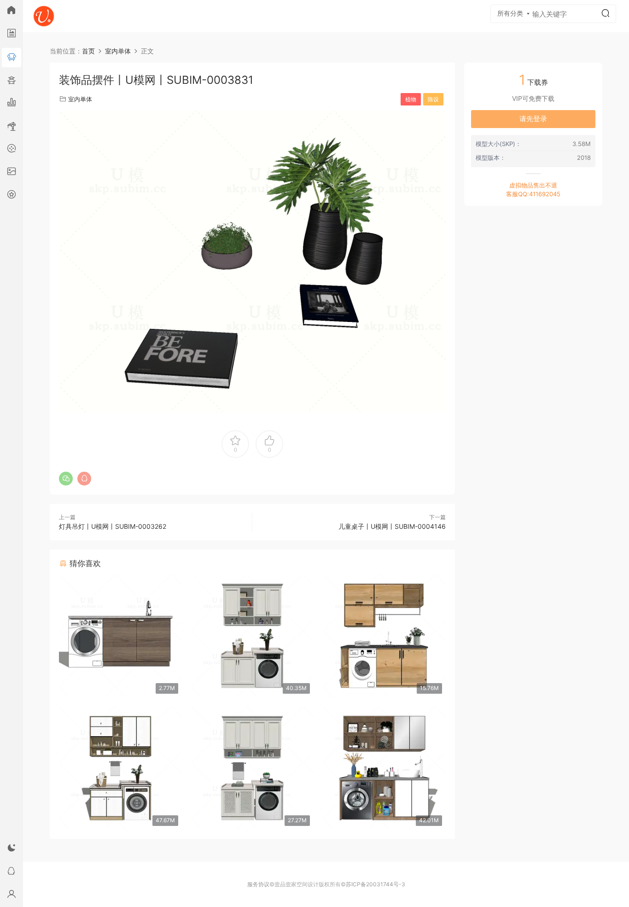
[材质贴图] (11, 172)
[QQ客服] (11, 872)
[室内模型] (11, 57)
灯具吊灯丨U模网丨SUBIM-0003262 (112, 526)
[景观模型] (11, 34)
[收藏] (11, 195)
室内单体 (80, 99)
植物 (410, 99)
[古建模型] (11, 80)
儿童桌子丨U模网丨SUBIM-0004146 (392, 526)
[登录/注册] (11, 895)
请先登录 (533, 118)
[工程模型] (11, 126)
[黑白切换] (11, 849)
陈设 (433, 99)
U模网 (44, 16)
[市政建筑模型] (11, 103)
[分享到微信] (66, 479)
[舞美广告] (11, 149)
